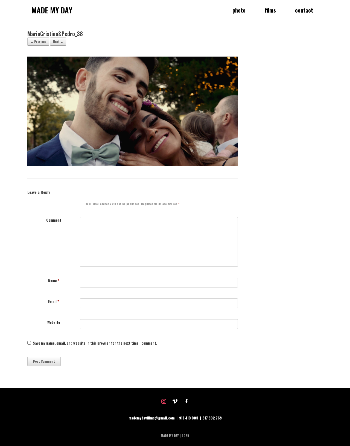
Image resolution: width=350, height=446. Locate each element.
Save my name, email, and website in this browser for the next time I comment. (95, 343)
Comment (53, 220)
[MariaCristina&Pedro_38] (132, 164)
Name (53, 280)
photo (239, 10)
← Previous (38, 41)
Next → (58, 41)
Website (53, 322)
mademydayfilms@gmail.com (152, 418)
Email (53, 301)
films (270, 10)
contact (304, 10)
